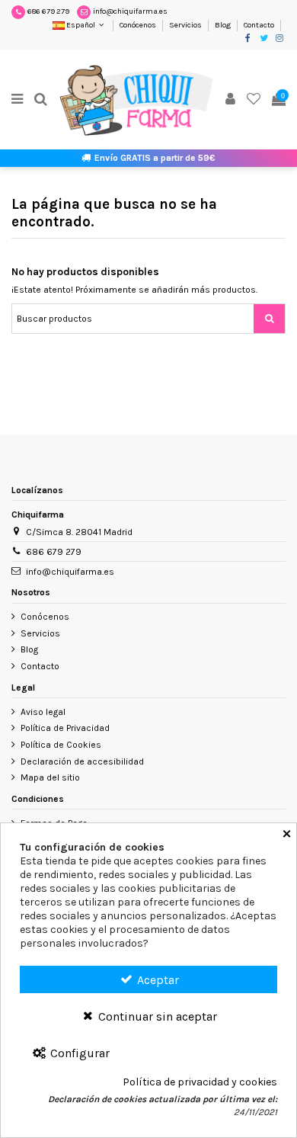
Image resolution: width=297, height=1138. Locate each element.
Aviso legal (43, 712)
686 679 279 (48, 11)
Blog (223, 25)
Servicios (186, 25)
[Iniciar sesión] (230, 100)
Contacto (259, 25)
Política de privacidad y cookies (200, 1082)
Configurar (78, 1053)
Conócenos (139, 25)
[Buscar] (41, 100)
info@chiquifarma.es (130, 11)
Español (81, 25)
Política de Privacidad (65, 728)
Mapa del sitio (50, 777)
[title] (269, 318)
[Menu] (17, 100)
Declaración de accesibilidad (82, 761)
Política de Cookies (61, 744)
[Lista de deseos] (254, 100)
